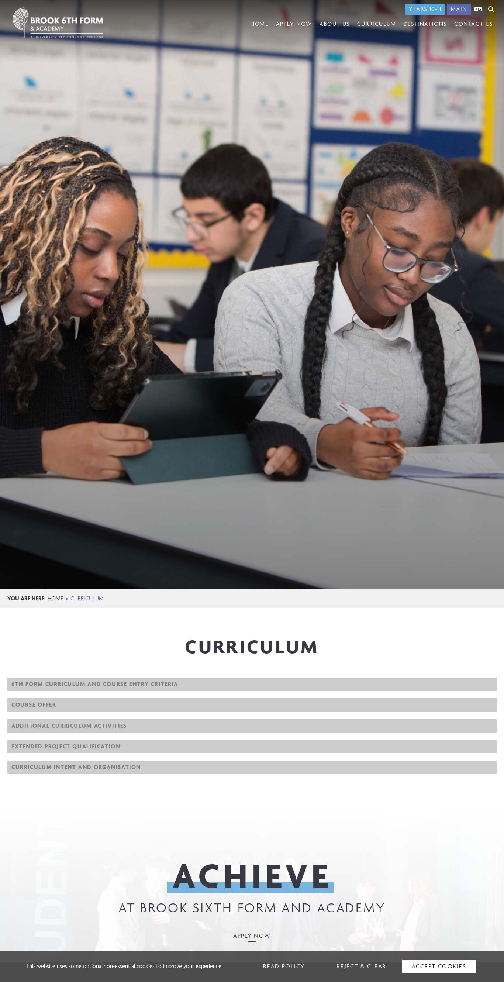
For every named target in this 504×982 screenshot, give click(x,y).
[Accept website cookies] (439, 966)
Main (459, 9)
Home (55, 598)
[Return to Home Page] (57, 23)
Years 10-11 (425, 9)
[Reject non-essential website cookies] (361, 966)
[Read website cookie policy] (284, 966)
